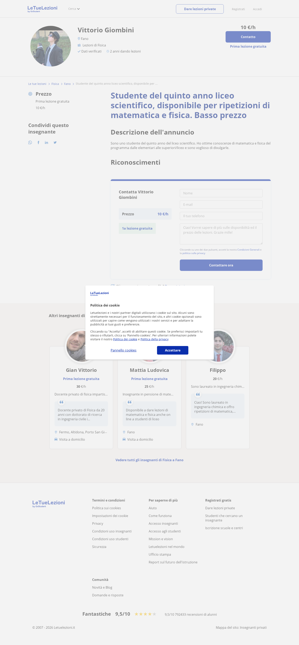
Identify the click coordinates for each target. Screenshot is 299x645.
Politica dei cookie (125, 339)
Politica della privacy (154, 339)
